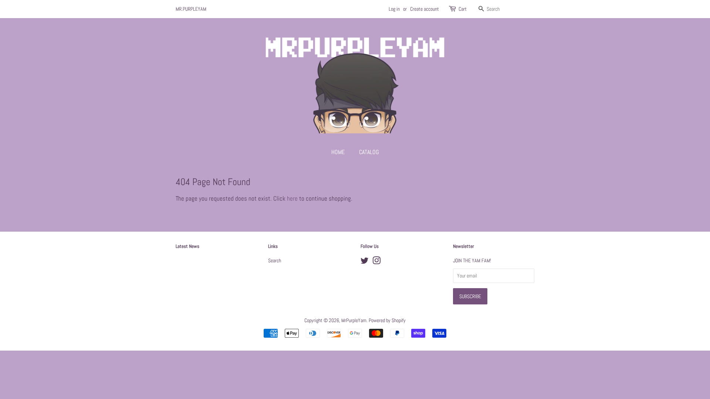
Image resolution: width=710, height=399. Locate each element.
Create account (424, 9)
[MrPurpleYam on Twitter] (365, 262)
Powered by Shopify (387, 320)
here (292, 198)
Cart (463, 9)
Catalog (369, 152)
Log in (394, 9)
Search (274, 260)
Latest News (187, 246)
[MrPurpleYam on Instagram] (376, 262)
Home (338, 152)
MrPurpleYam (353, 320)
